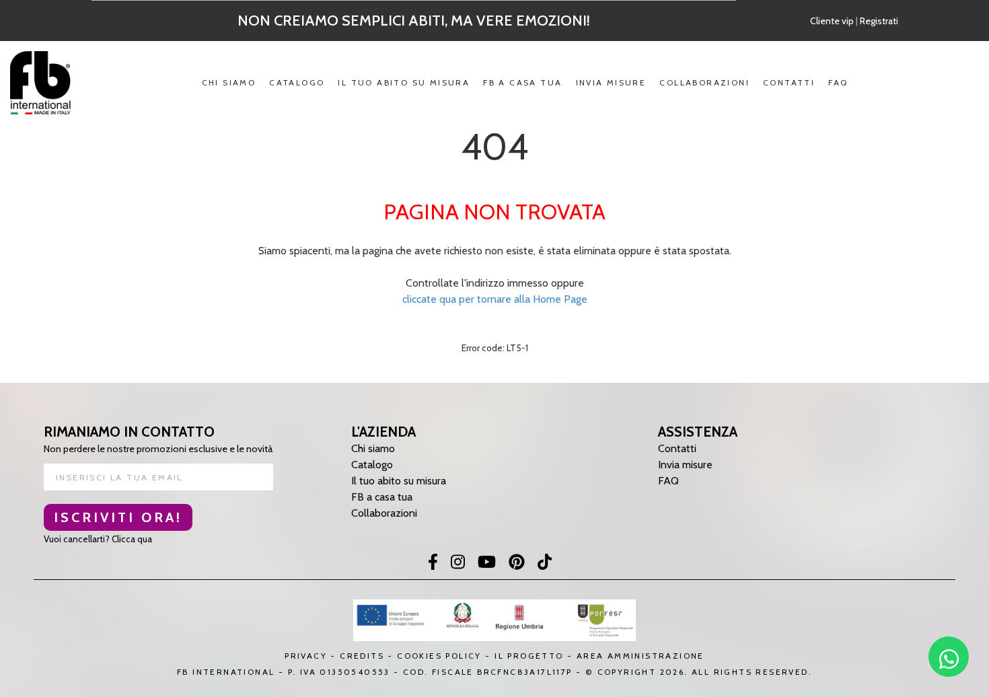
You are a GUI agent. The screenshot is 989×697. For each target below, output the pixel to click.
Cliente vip (832, 21)
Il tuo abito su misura (404, 82)
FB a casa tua (522, 82)
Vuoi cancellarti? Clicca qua (98, 539)
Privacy (306, 656)
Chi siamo (229, 82)
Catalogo (296, 82)
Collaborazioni (704, 82)
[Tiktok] (545, 563)
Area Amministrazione (640, 656)
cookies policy (439, 656)
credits (362, 656)
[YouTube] (487, 563)
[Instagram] (458, 563)
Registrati (879, 21)
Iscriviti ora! (118, 517)
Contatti (789, 82)
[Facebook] (433, 563)
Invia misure (611, 82)
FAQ (838, 82)
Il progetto (528, 656)
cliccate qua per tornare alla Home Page (494, 299)
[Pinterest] (517, 563)
